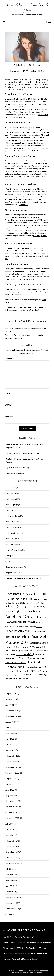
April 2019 (9, 829)
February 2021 (11, 756)
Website (9, 416)
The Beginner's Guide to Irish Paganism (21, 578)
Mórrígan (9, 555)
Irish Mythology (11, 310)
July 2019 (9, 824)
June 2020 (9, 790)
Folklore (31, 607)
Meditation (24, 647)
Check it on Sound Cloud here (30, 151)
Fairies (11, 606)
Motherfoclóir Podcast (16, 210)
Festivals (22, 607)
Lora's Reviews (23, 310)
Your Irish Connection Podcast (20, 184)
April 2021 (9, 744)
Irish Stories (33, 642)
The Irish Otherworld (19, 670)
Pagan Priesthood (35, 651)
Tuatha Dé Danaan (36, 674)
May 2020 (9, 795)
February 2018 (11, 897)
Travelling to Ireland (16, 675)
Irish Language (40, 307)
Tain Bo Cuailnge (36, 658)
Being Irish (21, 599)
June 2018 (9, 875)
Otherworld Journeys (14, 567)
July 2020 (9, 784)
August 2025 (10, 693)
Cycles (42, 603)
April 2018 (9, 886)
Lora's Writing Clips (13, 550)
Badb (8, 599)
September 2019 (12, 818)
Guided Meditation (21, 621)
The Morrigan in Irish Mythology (38, 942)
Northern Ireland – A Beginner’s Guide (32, 953)
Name (8, 393)
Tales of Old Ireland (16, 662)
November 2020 (12, 767)
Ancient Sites (36, 593)
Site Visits (22, 658)
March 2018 (10, 892)
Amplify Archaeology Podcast (20, 156)
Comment (11, 358)
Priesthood (25, 654)
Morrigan (38, 646)
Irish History (28, 307)
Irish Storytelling (12, 533)
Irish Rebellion (14, 636)
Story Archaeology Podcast (19, 94)
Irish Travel (10, 539)
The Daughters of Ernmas (35, 948)
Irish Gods (19, 627)
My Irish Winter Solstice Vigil (17, 467)
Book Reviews (15, 603)
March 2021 (10, 750)
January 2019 (11, 846)
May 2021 (9, 739)
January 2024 (11, 699)
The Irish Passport (15, 243)
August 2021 (10, 722)
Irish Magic (10, 510)
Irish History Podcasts (16, 264)
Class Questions (30, 603)
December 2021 (12, 710)
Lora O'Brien (38, 71)
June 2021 (9, 733)
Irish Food (36, 622)
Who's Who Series (17, 678)
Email (8, 405)
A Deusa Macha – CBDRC (13, 942)
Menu (48, 22)
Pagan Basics (35, 310)
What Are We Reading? (15, 473)
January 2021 (11, 761)
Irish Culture (18, 307)
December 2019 (12, 801)
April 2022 (9, 705)
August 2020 (10, 778)
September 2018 (12, 863)
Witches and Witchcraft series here (24, 279)
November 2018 (12, 852)
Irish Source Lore (12, 522)
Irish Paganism (30, 626)
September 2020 (12, 773)
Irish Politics (40, 631)
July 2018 (9, 869)
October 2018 (11, 858)
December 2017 (12, 909)
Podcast (29, 243)
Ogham (8, 561)
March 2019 (10, 835)
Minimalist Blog (20, 972)
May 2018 (9, 880)
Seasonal (9, 658)
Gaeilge (40, 606)
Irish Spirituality (12, 527)
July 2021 (9, 727)
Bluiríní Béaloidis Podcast (18, 122)
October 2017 (11, 914)
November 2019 (12, 807)
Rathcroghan (39, 654)
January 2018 (11, 903)
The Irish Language (36, 667)
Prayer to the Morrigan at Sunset (24, 959)
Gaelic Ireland (11, 612)
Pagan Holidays (11, 650)
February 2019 (11, 841)
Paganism (22, 650)
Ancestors (15, 594)
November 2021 (12, 716)
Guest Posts (10, 488)
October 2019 (11, 812)
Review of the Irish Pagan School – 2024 (22, 453)
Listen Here (23, 205)
